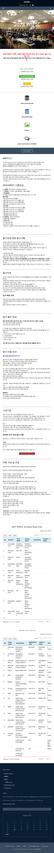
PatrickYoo (38, 849)
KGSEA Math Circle (9, 785)
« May (7, 834)
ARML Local (8, 782)
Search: (36, 535)
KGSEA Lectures (8, 773)
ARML (6, 779)
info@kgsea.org (25, 5)
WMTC (6, 776)
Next (47, 621)
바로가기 (16, 356)
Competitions (7, 788)
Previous (40, 621)
